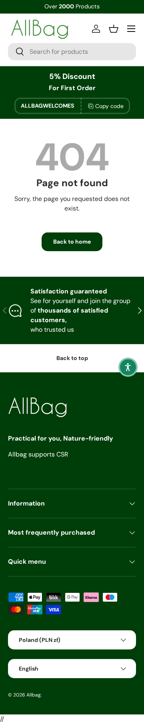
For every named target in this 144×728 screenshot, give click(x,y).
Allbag (33, 695)
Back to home (72, 241)
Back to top (72, 358)
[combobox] (72, 51)
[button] (128, 367)
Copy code (109, 106)
